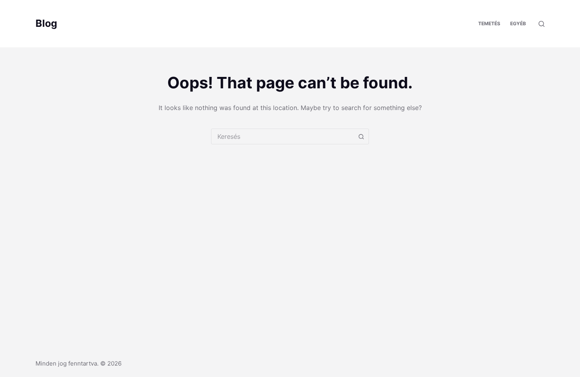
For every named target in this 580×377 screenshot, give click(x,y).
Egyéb (518, 23)
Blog (46, 23)
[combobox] (282, 136)
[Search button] (361, 136)
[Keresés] (541, 24)
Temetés (489, 23)
